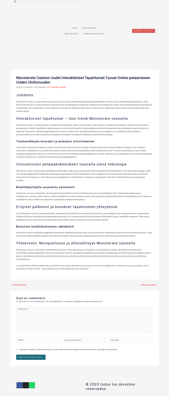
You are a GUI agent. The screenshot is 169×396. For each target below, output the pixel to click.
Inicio (74, 28)
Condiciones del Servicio (94, 33)
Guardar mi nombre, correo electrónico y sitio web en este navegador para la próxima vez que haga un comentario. (69, 349)
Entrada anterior (18, 285)
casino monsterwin (134, 265)
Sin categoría (40, 87)
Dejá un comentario (24, 87)
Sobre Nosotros (71, 33)
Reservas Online (89, 28)
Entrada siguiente (149, 285)
